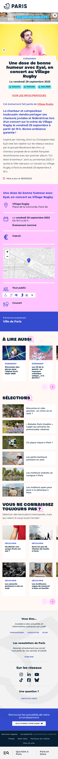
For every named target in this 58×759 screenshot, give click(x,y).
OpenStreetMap (44, 278)
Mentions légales (9, 734)
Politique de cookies (40, 739)
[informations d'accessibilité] (19, 295)
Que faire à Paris (22, 753)
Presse (12, 739)
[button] (28, 260)
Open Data (23, 739)
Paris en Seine (44, 753)
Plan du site (29, 743)
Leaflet (30, 278)
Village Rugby (45, 104)
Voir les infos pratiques (29, 95)
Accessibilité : (38, 734)
